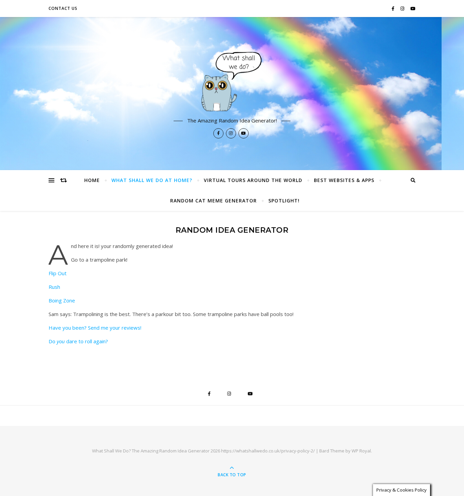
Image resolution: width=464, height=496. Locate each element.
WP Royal (361, 451)
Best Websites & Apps (344, 180)
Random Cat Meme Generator (213, 200)
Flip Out (58, 273)
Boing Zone (62, 300)
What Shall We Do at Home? (151, 180)
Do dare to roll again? (78, 341)
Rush (54, 286)
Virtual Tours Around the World (253, 180)
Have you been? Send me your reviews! (95, 327)
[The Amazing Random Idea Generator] (232, 80)
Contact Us (63, 8)
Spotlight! (284, 200)
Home (92, 180)
